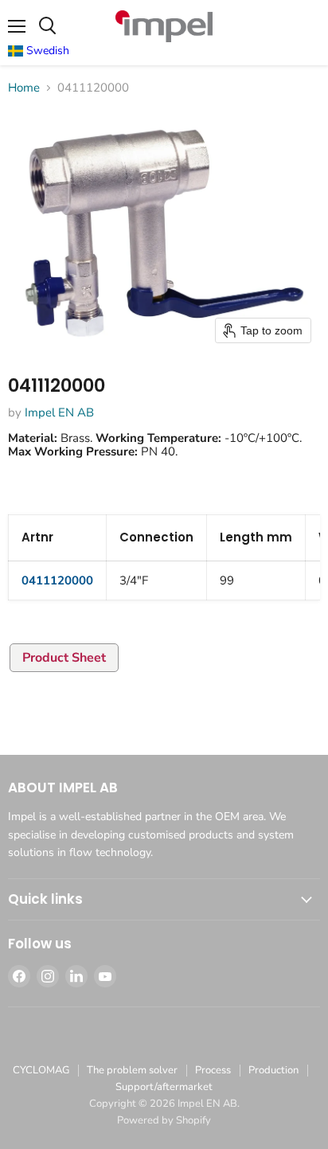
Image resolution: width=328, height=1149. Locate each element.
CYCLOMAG (41, 1070)
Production (273, 1070)
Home (24, 88)
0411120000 (57, 580)
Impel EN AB (59, 412)
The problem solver (132, 1070)
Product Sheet (64, 657)
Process (213, 1070)
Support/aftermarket (164, 1087)
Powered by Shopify (164, 1120)
